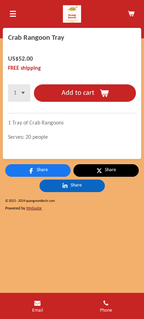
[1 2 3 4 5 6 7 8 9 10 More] (19, 93)
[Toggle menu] (13, 14)
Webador (34, 208)
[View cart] (131, 14)
